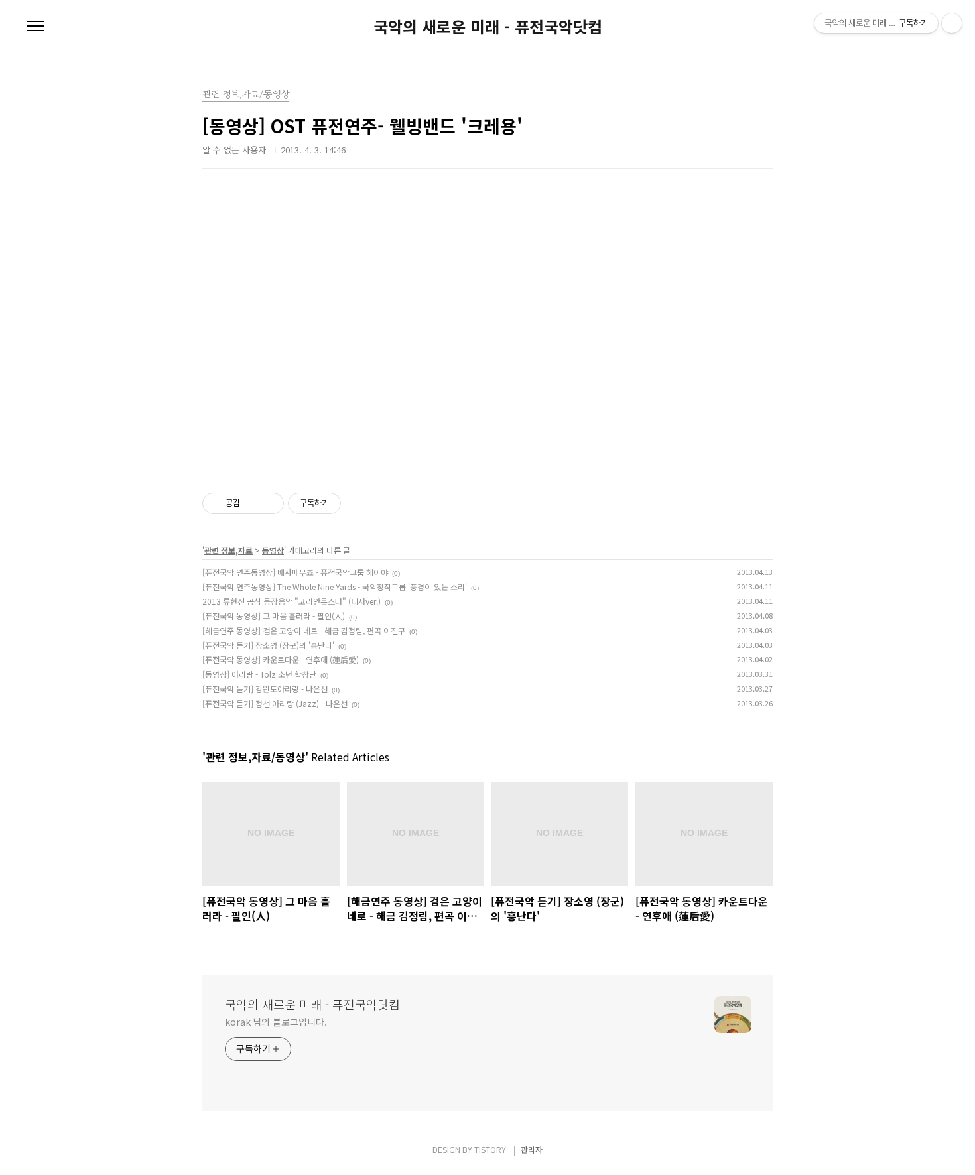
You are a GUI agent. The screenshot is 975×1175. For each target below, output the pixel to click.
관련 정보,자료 (228, 550)
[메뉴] (35, 26)
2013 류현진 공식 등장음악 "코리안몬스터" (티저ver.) (291, 601)
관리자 (532, 1149)
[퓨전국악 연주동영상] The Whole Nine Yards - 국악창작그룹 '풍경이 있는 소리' (334, 586)
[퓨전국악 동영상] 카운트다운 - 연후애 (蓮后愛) (280, 659)
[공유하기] (252, 503)
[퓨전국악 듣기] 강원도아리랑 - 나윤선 (265, 688)
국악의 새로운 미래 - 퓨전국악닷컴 (487, 26)
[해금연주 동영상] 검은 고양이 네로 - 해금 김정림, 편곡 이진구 (303, 630)
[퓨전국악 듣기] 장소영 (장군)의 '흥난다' (268, 644)
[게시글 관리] (269, 503)
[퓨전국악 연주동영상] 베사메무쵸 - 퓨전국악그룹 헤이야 (295, 572)
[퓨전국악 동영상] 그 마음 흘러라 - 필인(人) (273, 615)
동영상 (273, 550)
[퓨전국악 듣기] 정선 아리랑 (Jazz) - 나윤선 (275, 703)
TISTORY (490, 1149)
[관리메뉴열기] (952, 23)
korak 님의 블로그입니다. (275, 1021)
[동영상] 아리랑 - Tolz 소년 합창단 (259, 674)
